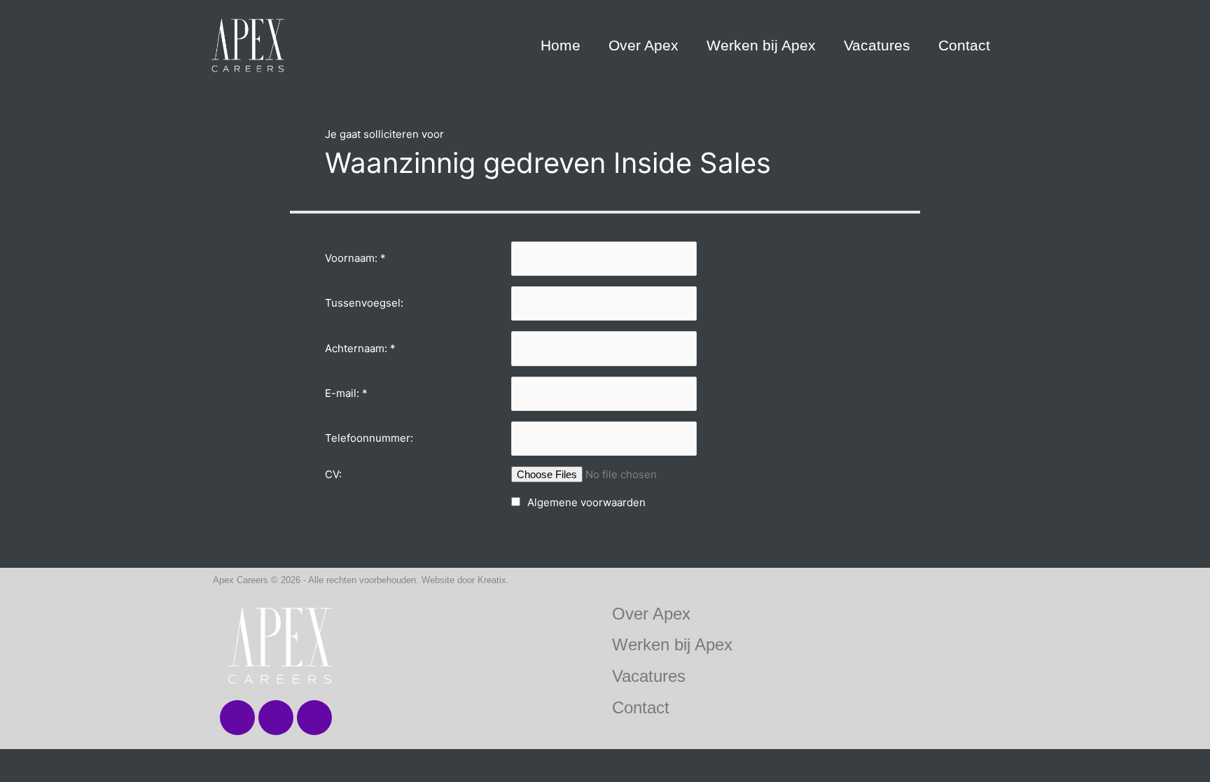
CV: (333, 474)
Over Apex (644, 45)
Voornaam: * (355, 258)
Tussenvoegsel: (364, 302)
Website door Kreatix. (465, 580)
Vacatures (877, 45)
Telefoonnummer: (369, 438)
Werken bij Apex (761, 45)
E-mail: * (346, 393)
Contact (964, 45)
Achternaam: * (360, 348)
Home (560, 45)
